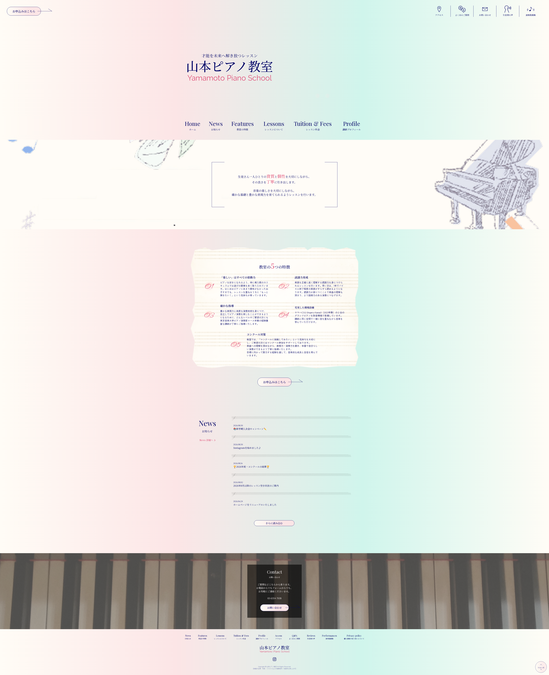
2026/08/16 (238, 463)
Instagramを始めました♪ (247, 447)
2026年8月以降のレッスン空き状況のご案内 (256, 485)
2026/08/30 (238, 425)
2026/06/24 (238, 501)
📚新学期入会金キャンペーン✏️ (251, 428)
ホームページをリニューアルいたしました (255, 504)
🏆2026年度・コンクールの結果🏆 (251, 466)
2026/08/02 (238, 482)
